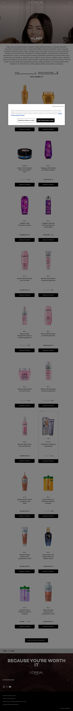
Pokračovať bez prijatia (58, 106)
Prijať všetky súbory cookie (46, 120)
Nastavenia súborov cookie (26, 120)
